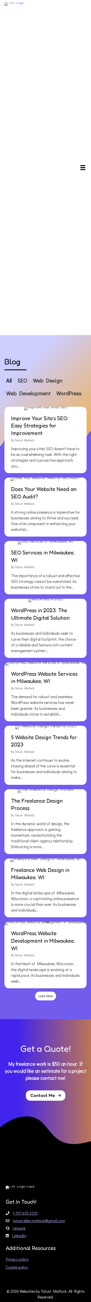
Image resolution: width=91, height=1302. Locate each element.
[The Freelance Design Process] (45, 821)
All (9, 380)
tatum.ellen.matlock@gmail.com (39, 1220)
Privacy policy (17, 1259)
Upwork (19, 1228)
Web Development (28, 393)
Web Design (48, 380)
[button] (45, 1095)
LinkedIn (19, 1235)
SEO (22, 380)
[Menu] (82, 167)
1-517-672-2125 (25, 1213)
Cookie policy (17, 1267)
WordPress (69, 393)
